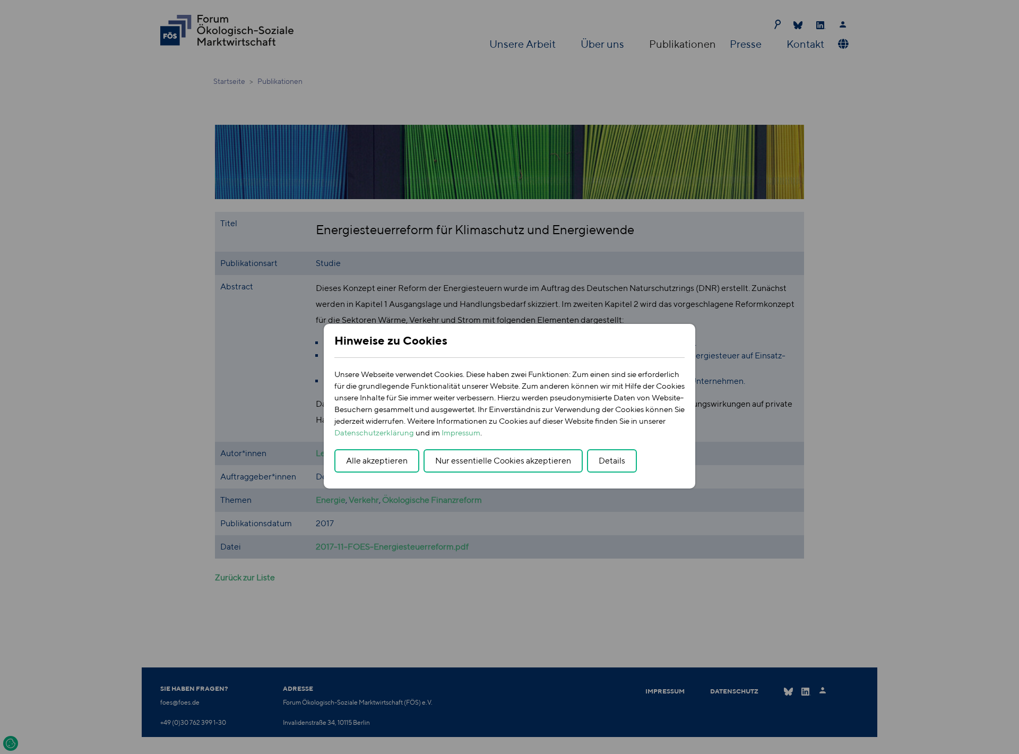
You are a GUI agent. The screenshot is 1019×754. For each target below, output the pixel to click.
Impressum (461, 432)
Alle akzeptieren (377, 461)
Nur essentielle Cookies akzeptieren (503, 461)
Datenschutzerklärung (374, 432)
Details (612, 461)
